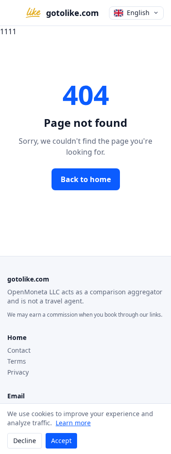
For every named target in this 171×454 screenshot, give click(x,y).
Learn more (73, 422)
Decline (24, 440)
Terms (16, 361)
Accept (61, 440)
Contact (19, 350)
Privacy (18, 372)
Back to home (86, 179)
